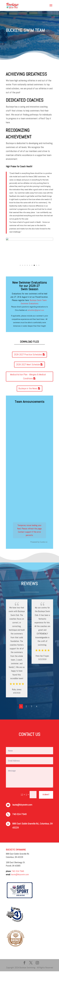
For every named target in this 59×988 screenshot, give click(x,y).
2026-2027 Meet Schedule (28, 360)
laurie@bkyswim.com (20, 870)
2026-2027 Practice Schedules (28, 350)
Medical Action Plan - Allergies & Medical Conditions (28, 372)
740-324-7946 (18, 867)
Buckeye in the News (28, 384)
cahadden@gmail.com (35, 306)
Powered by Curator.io (38, 538)
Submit (46, 791)
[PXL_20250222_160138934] (29, 240)
